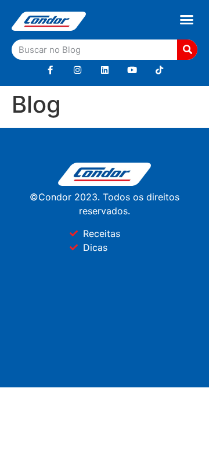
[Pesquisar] (187, 49)
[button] (187, 20)
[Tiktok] (159, 70)
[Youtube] (132, 70)
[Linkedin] (104, 70)
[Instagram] (77, 70)
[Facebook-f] (50, 70)
